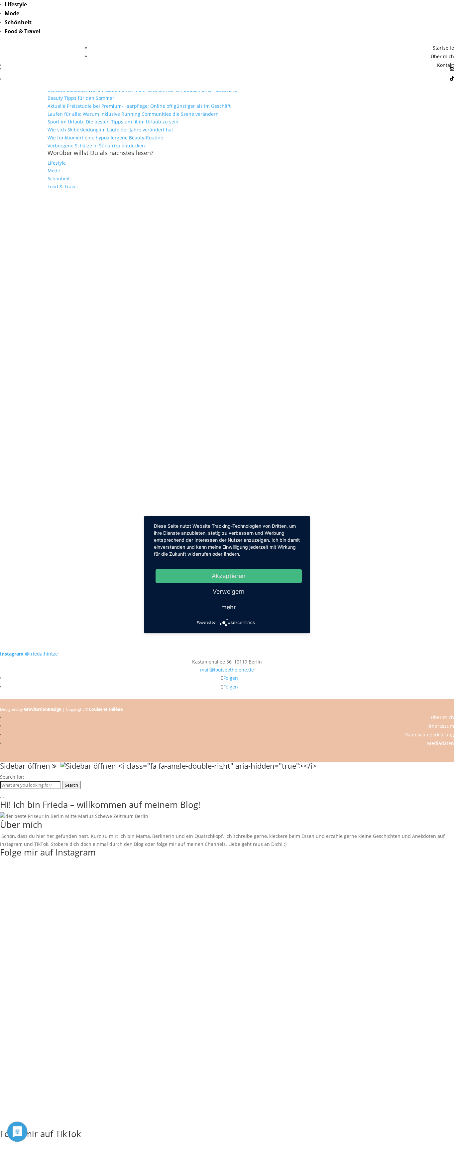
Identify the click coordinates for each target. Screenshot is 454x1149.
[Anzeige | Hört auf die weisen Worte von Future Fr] (318, 483)
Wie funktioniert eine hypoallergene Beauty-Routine (105, 137)
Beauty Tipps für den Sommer (81, 98)
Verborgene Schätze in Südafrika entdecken (96, 145)
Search (71, 785)
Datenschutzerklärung (429, 734)
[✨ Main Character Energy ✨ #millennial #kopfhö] (408, 333)
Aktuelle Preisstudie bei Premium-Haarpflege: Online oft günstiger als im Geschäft (139, 106)
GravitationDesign (42, 709)
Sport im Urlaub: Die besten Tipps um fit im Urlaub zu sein (113, 121)
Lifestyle (16, 4)
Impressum (441, 726)
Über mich (442, 56)
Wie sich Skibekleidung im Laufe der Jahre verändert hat (110, 129)
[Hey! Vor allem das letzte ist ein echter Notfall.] (136, 337)
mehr (228, 607)
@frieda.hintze (29, 654)
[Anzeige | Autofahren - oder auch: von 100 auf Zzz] (226, 258)
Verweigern (229, 591)
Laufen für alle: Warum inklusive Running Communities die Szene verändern (133, 114)
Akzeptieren (229, 575)
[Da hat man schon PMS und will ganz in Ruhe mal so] (45, 218)
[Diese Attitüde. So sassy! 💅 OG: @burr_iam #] (45, 337)
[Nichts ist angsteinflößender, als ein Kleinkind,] (226, 353)
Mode (12, 13)
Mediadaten (440, 743)
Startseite (443, 48)
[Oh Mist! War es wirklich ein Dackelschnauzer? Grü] (136, 226)
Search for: (12, 777)
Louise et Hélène (106, 709)
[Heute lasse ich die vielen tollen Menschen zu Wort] (408, 242)
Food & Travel (22, 31)
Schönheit (18, 22)
